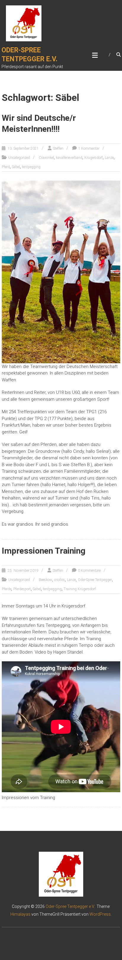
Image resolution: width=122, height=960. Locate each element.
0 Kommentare (89, 571)
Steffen (58, 148)
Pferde (6, 589)
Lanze (109, 158)
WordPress (100, 914)
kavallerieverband (69, 158)
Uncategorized (19, 158)
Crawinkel (46, 158)
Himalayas (20, 914)
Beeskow (45, 580)
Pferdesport (22, 589)
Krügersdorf (93, 158)
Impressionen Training (43, 551)
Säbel (16, 167)
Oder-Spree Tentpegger (95, 580)
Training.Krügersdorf (80, 589)
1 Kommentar (88, 148)
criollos (59, 580)
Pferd (6, 167)
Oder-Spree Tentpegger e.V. (70, 906)
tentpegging (31, 167)
